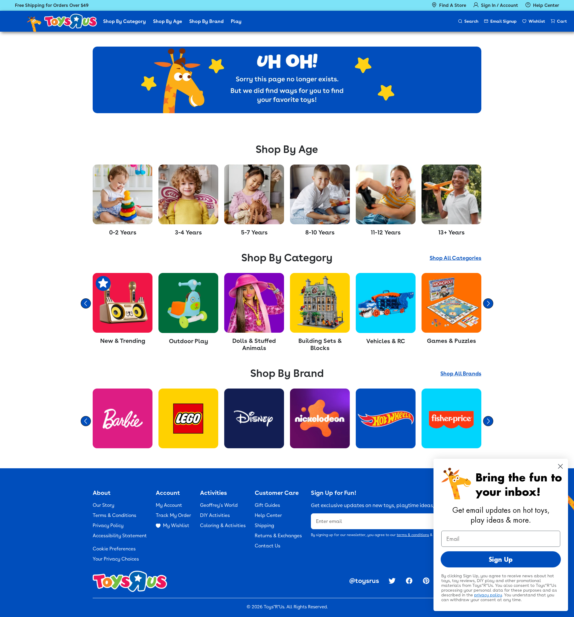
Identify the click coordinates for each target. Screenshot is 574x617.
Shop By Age (167, 21)
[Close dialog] (560, 466)
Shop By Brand (206, 21)
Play (236, 21)
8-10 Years (320, 232)
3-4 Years (188, 232)
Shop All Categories (455, 258)
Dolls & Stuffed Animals (254, 344)
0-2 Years (122, 232)
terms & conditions (413, 535)
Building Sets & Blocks (320, 344)
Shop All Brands (460, 373)
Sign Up (501, 559)
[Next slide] (488, 303)
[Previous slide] (86, 303)
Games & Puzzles (451, 340)
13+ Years (451, 232)
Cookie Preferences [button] (114, 549)
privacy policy (488, 595)
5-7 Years (254, 232)
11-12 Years (386, 232)
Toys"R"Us (274, 607)
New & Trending (122, 340)
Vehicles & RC (385, 341)
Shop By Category (124, 21)
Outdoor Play (188, 341)
